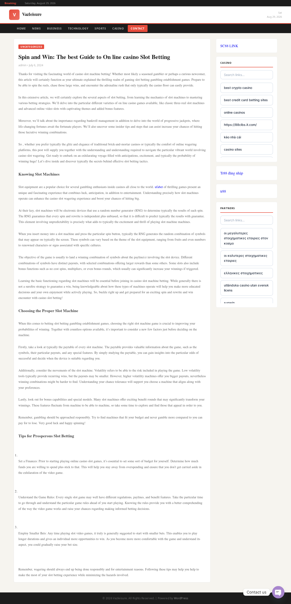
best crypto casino (238, 88)
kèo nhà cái (232, 137)
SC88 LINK (229, 45)
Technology (78, 28)
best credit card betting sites (246, 100)
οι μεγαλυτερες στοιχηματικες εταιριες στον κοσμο (246, 238)
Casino (118, 28)
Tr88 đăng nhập (231, 173)
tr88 (223, 191)
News (36, 28)
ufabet (159, 187)
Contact (138, 28)
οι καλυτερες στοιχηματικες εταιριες (245, 258)
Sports (100, 28)
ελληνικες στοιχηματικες (243, 273)
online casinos (234, 112)
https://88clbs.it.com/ (240, 125)
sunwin (229, 303)
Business (54, 28)
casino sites (233, 149)
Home (21, 28)
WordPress (181, 598)
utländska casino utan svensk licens (246, 287)
